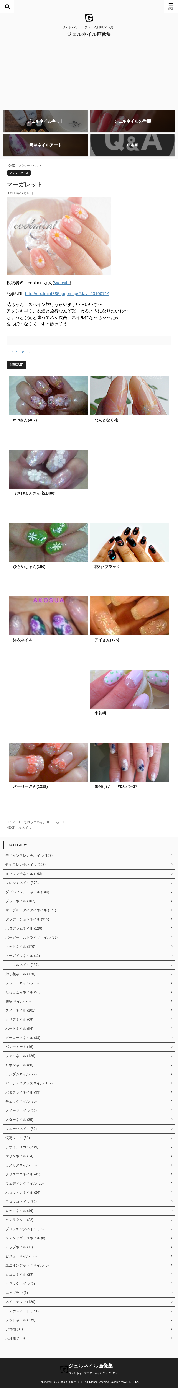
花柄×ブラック (107, 566)
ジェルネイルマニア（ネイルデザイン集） (93, 1373)
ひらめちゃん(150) (29, 566)
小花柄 (100, 713)
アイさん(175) (106, 640)
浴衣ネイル (23, 640)
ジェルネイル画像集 (89, 34)
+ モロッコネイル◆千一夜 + (41, 822)
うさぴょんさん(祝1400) (34, 493)
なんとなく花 (106, 420)
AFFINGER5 (131, 1382)
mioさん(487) (25, 420)
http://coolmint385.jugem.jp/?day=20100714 (67, 293)
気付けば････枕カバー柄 (115, 786)
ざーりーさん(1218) (30, 786)
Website (62, 282)
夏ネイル (24, 827)
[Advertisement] (89, 74)
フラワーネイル (20, 352)
